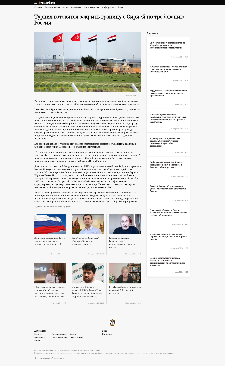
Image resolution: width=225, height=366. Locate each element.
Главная (38, 7)
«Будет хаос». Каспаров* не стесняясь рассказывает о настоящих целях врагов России (168, 93)
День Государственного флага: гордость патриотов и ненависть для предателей (49, 241)
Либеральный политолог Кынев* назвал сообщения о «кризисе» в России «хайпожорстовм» (166, 165)
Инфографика (108, 7)
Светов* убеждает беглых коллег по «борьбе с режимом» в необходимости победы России (167, 45)
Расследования (52, 7)
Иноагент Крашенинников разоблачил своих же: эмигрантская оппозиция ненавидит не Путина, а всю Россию (168, 118)
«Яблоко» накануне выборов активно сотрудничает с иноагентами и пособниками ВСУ (168, 69)
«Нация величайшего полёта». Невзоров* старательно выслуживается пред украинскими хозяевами (167, 261)
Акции (65, 7)
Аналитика (76, 7)
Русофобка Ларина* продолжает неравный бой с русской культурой (125, 290)
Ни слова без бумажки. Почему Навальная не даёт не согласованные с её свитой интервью (168, 212)
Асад (60, 206)
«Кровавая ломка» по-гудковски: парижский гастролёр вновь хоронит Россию (168, 236)
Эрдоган (67, 206)
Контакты (107, 334)
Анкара (53, 206)
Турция (38, 206)
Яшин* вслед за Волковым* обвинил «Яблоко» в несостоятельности (85, 241)
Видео (121, 7)
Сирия (46, 206)
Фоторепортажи (91, 7)
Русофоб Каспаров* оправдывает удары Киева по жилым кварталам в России (168, 189)
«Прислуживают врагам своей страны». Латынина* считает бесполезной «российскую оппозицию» (165, 142)
